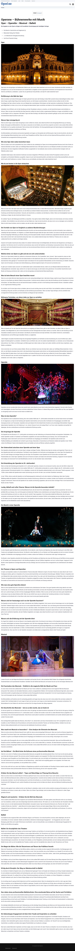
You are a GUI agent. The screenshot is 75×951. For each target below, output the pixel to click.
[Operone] (6, 3)
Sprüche (33, 1)
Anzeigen (39, 13)
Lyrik (19, 1)
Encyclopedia (27, 1)
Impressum (14, 948)
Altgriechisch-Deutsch (5, 1)
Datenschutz (8, 948)
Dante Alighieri (14, 1)
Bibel (23, 1)
